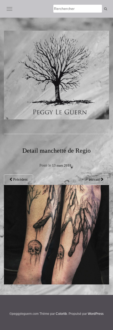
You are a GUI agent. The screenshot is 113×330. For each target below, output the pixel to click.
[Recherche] (105, 9)
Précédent (20, 180)
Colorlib (61, 314)
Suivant (95, 180)
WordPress (96, 314)
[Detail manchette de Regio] (56, 234)
